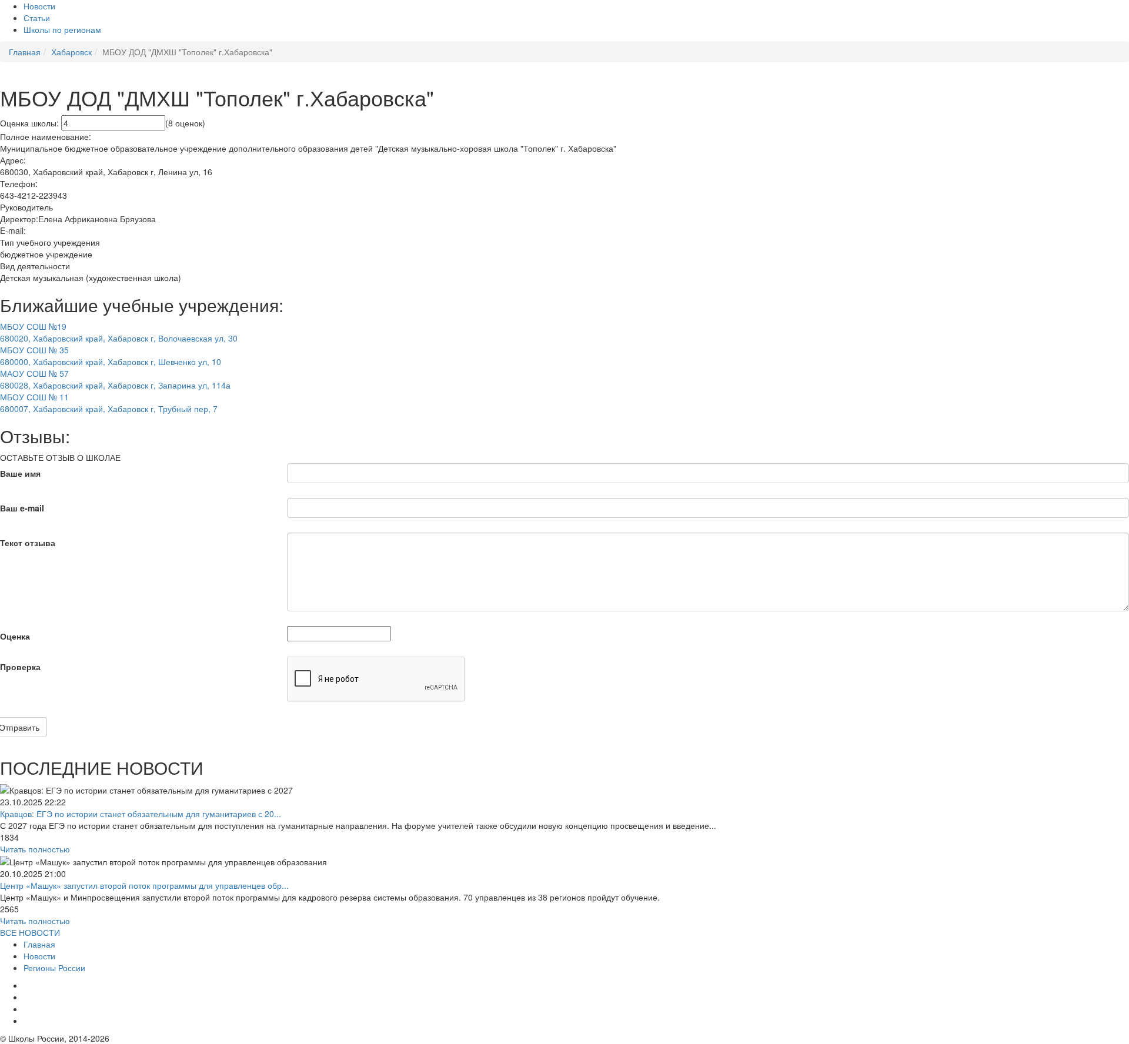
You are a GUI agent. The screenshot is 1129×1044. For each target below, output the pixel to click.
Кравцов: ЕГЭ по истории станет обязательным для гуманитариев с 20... (140, 813)
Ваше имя (20, 473)
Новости (39, 6)
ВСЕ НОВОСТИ (30, 932)
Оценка (15, 636)
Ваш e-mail (22, 508)
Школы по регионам (62, 29)
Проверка (20, 666)
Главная (39, 944)
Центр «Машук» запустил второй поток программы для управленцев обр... (144, 885)
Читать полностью (35, 849)
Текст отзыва (27, 542)
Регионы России (54, 967)
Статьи (37, 18)
